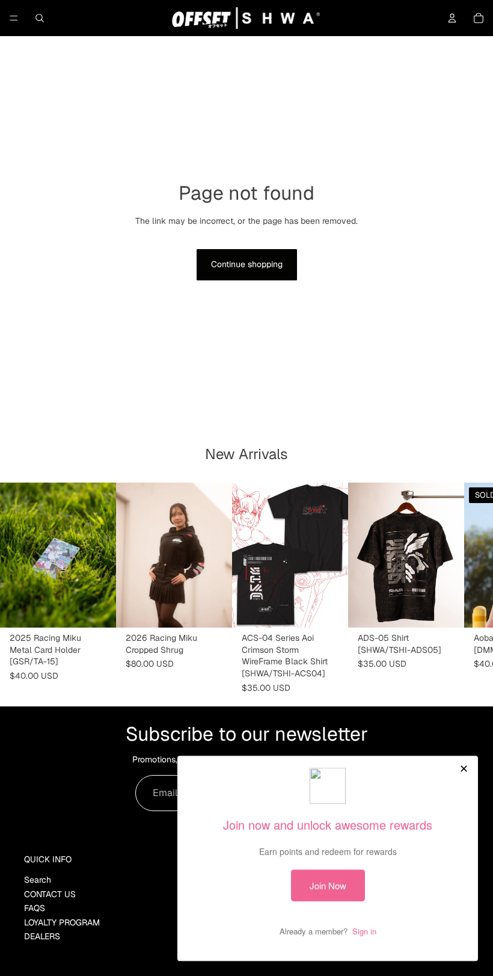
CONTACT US (50, 894)
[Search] (39, 18)
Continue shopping (247, 264)
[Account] (452, 18)
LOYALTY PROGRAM (62, 922)
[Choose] (213, 609)
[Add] (97, 609)
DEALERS (42, 936)
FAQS (34, 908)
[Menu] (14, 18)
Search (37, 880)
